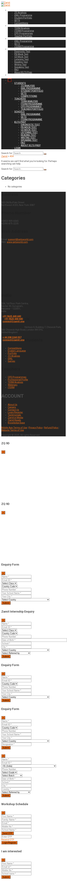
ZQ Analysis (20, 12)
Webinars (12, 385)
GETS (17, 20)
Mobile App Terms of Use (14, 427)
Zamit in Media (15, 417)
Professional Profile (18, 379)
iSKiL (10, 358)
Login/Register (15, 412)
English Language (17, 350)
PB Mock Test (21, 54)
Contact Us (13, 409)
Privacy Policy (36, 427)
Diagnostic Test (22, 51)
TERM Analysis (22, 28)
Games (11, 361)
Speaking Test (21, 67)
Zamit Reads (14, 420)
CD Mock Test (21, 56)
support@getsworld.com (20, 239)
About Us (12, 404)
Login (10, 75)
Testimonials (14, 415)
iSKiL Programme (23, 15)
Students (12, 10)
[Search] (45, 169)
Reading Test (21, 62)
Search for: (7, 153)
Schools (12, 38)
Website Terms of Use (12, 430)
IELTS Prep (13, 49)
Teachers (12, 25)
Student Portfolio (23, 18)
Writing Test (20, 64)
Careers (12, 407)
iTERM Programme (24, 31)
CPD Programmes (23, 33)
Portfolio (12, 353)
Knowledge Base (16, 422)
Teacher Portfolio (23, 36)
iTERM (11, 387)
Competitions (21, 23)
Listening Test (21, 59)
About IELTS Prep (23, 72)
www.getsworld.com (17, 242)
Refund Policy (51, 427)
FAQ (16, 69)
